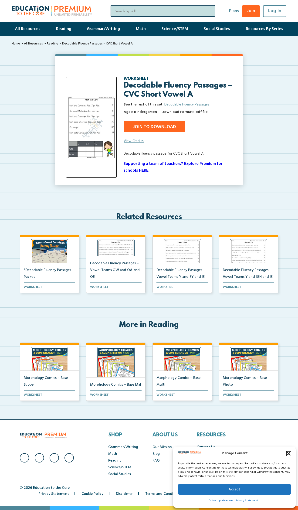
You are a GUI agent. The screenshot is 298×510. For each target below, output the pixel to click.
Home (16, 43)
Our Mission (162, 447)
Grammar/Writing (103, 29)
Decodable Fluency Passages (186, 105)
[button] (288, 453)
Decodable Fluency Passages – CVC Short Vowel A (97, 43)
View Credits (134, 141)
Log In (274, 11)
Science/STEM (175, 29)
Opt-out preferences (221, 500)
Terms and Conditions (163, 494)
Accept (234, 489)
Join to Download (154, 127)
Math (141, 29)
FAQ (156, 461)
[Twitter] (54, 458)
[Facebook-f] (24, 458)
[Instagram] (39, 458)
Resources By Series (264, 29)
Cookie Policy (92, 494)
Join (251, 11)
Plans (234, 11)
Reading (63, 29)
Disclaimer (124, 494)
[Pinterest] (69, 458)
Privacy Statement (247, 500)
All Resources (27, 29)
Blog (156, 454)
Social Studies (217, 29)
